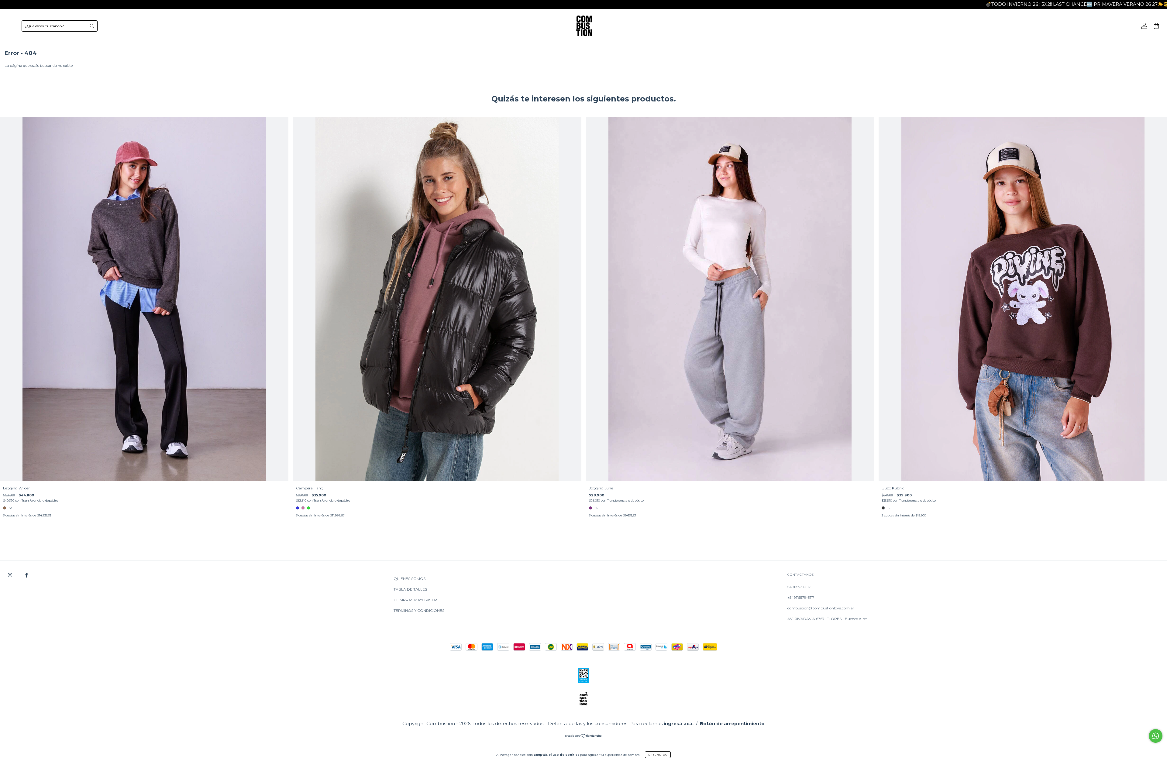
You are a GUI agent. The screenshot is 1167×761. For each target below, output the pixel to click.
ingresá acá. (679, 723)
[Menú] (11, 26)
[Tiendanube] (584, 736)
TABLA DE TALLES (410, 589)
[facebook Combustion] (26, 575)
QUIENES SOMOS (409, 578)
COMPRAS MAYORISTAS (416, 600)
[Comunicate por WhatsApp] (1155, 736)
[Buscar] (92, 26)
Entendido (657, 754)
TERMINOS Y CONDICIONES (419, 610)
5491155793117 (799, 586)
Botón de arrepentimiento (732, 723)
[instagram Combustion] (10, 575)
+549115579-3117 (800, 597)
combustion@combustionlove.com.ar (820, 608)
